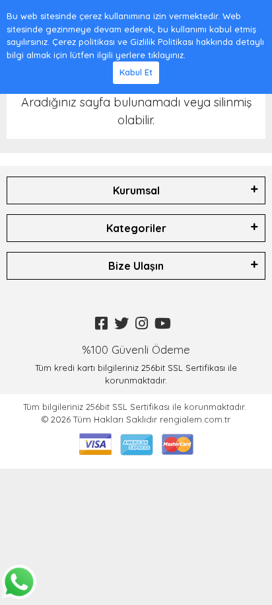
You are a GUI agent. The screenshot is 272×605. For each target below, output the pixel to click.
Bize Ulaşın (136, 265)
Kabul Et (136, 72)
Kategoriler (136, 228)
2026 (62, 419)
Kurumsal (136, 190)
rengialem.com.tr (195, 419)
